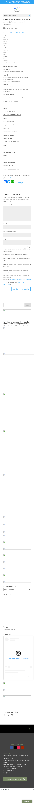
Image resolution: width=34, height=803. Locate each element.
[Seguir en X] (15, 747)
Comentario (7, 205)
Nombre (6, 224)
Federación (22, 22)
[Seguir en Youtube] (22, 747)
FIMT (7, 22)
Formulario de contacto (15, 779)
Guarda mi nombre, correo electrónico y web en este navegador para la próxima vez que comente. (16, 249)
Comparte (21, 182)
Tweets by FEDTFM (9, 629)
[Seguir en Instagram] (18, 747)
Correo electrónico (9, 231)
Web (4, 239)
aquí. (9, 178)
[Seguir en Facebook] (11, 747)
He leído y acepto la (13, 283)
